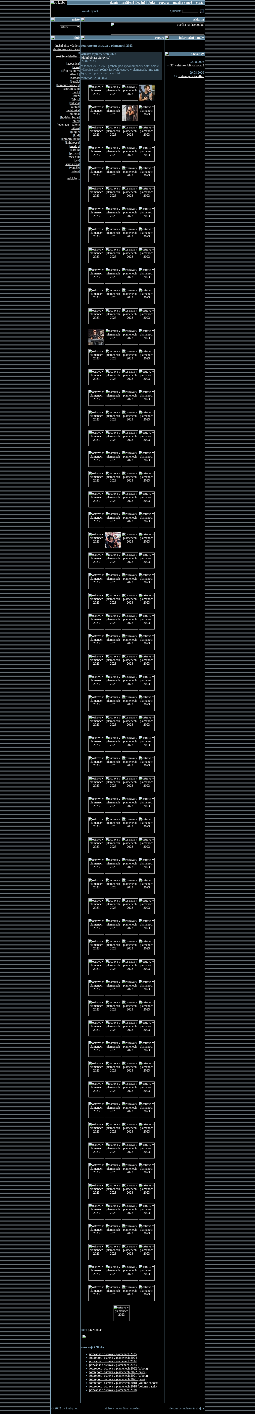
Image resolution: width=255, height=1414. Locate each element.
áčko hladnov (70, 70)
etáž (76, 96)
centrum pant (71, 88)
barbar (75, 78)
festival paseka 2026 (191, 76)
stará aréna (72, 164)
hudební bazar (70, 117)
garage (75, 106)
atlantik (74, 74)
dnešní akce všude (66, 45)
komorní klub (70, 139)
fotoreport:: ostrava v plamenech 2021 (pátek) (117, 1379)
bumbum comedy (68, 85)
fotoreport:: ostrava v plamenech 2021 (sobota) (118, 1375)
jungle (75, 131)
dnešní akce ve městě (66, 49)
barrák (75, 81)
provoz (74, 153)
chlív (76, 121)
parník (75, 149)
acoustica (73, 63)
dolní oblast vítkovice (95, 57)
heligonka (73, 110)
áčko (76, 67)
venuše (74, 167)
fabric (75, 99)
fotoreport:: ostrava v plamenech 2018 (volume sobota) (123, 1382)
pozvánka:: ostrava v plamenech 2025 (113, 1354)
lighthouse (72, 142)
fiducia (74, 103)
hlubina (74, 113)
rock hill (74, 157)
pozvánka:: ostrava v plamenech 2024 (113, 1361)
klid (76, 135)
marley (74, 146)
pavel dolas (95, 1329)
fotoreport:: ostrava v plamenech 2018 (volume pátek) (123, 1386)
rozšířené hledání (66, 56)
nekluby (72, 178)
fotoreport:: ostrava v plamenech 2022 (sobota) (118, 1368)
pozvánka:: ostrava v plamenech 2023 (113, 1365)
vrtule (75, 171)
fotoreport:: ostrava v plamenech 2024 (113, 1357)
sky (77, 160)
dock (76, 92)
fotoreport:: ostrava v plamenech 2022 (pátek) (117, 1372)
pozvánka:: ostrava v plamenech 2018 (113, 1390)
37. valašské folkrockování (187, 65)
